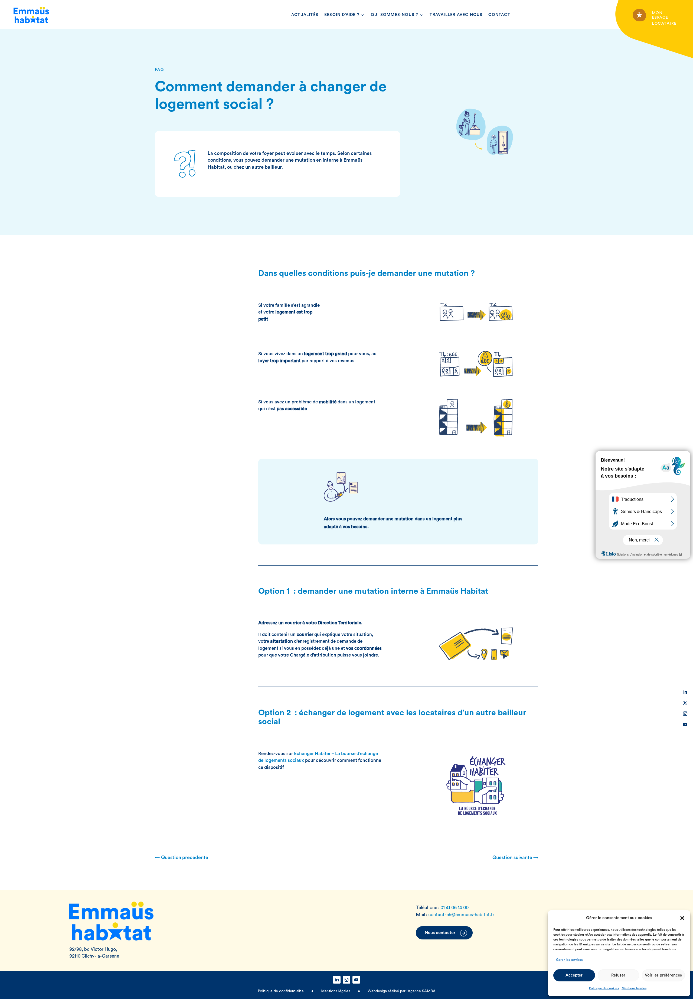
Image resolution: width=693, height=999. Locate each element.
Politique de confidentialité (281, 991)
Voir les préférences (663, 975)
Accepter (574, 975)
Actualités (304, 15)
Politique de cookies (604, 988)
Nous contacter (440, 933)
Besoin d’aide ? (341, 15)
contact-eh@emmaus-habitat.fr (461, 914)
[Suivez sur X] (685, 702)
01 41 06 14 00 (454, 907)
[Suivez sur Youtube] (685, 724)
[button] (682, 918)
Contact (499, 15)
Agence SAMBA (422, 991)
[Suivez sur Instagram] (685, 713)
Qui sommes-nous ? (394, 15)
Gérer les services (569, 959)
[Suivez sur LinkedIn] (685, 692)
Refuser (618, 975)
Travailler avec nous (456, 15)
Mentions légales (634, 988)
